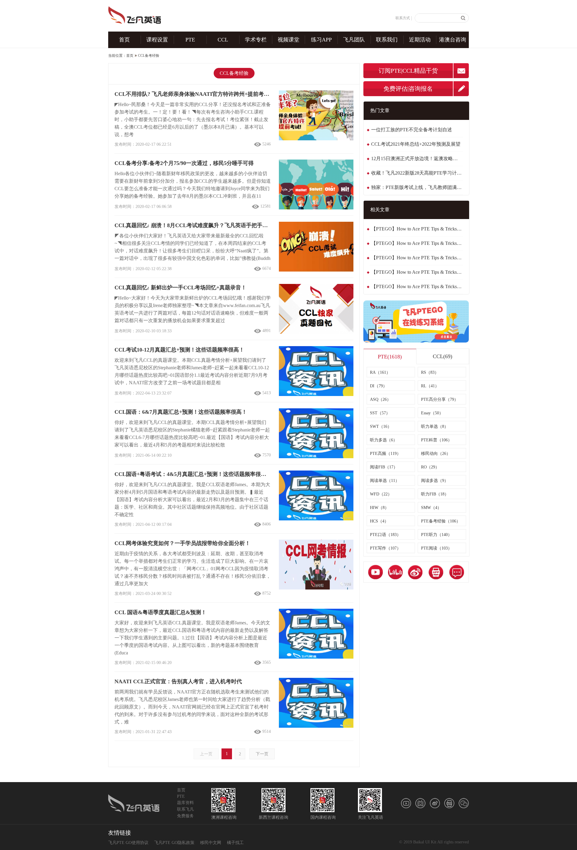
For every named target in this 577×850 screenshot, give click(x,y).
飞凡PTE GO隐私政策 (174, 842)
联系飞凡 (185, 809)
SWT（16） (381, 426)
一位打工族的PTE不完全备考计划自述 (411, 129)
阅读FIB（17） (384, 467)
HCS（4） (379, 521)
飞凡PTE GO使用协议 (128, 842)
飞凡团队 (354, 40)
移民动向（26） (435, 453)
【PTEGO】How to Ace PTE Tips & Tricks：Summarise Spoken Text (417, 257)
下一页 (262, 754)
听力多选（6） (383, 440)
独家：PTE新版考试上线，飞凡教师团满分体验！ (417, 187)
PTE (190, 40)
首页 (124, 40)
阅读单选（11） (384, 480)
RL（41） (430, 386)
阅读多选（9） (434, 480)
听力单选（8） (434, 426)
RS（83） (430, 372)
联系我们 (387, 40)
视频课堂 (288, 40)
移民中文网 (210, 842)
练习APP (321, 40)
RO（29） (430, 467)
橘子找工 (235, 842)
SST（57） (380, 413)
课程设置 (157, 40)
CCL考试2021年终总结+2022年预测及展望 (415, 144)
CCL (223, 40)
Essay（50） (432, 413)
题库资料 (185, 802)
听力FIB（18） (435, 494)
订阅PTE (390, 70)
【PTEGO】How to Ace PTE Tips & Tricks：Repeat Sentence (417, 228)
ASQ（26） (380, 399)
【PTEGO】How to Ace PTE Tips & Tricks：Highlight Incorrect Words (417, 286)
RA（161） (380, 372)
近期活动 (420, 40)
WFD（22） (381, 494)
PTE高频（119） (385, 453)
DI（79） (378, 386)
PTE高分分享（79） (439, 399)
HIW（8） (379, 507)
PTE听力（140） (436, 534)
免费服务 (185, 816)
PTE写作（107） (385, 548)
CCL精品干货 (420, 70)
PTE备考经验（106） (440, 521)
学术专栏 (256, 40)
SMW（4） (431, 507)
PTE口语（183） (385, 534)
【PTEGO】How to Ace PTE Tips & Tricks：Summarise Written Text (417, 243)
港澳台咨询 (452, 40)
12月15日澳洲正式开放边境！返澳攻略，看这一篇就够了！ (417, 158)
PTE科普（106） (436, 440)
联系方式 (402, 18)
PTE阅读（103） (436, 548)
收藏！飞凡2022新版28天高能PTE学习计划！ (417, 172)
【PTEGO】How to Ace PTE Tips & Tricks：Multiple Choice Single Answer (417, 272)
